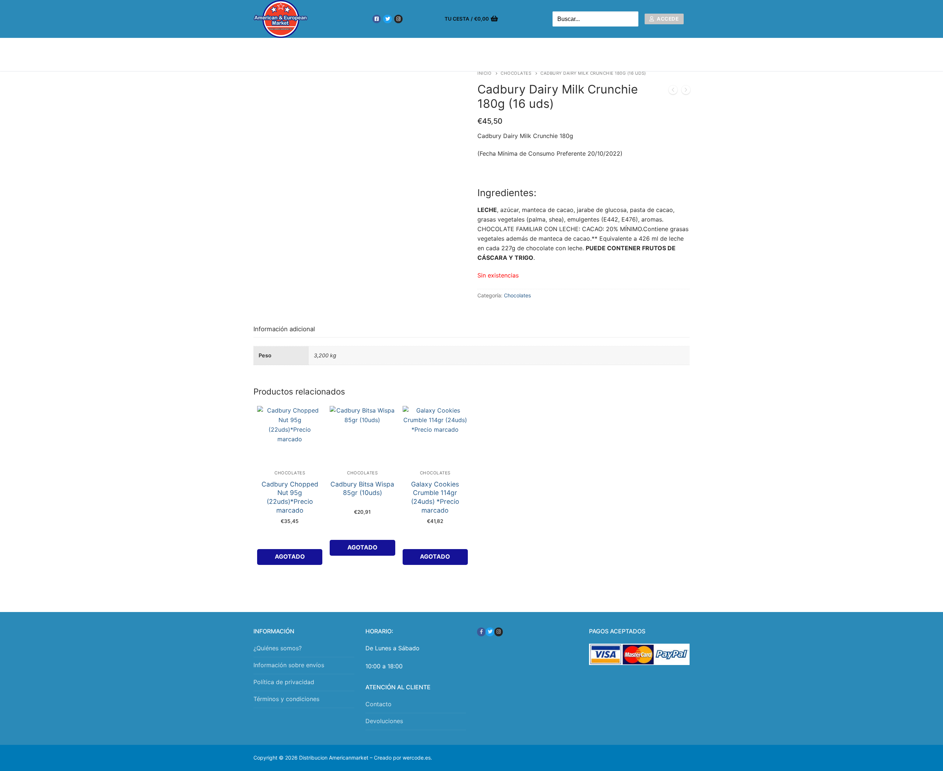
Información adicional (284, 329)
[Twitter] (387, 19)
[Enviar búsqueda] (631, 19)
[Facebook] (376, 19)
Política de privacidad (283, 682)
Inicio (484, 73)
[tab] (284, 329)
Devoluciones (384, 721)
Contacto (378, 704)
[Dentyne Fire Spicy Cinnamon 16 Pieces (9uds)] (685, 91)
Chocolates (516, 73)
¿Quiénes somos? (277, 648)
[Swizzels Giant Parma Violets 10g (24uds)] (673, 91)
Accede (667, 19)
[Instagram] (398, 19)
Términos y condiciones (286, 699)
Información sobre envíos (288, 665)
